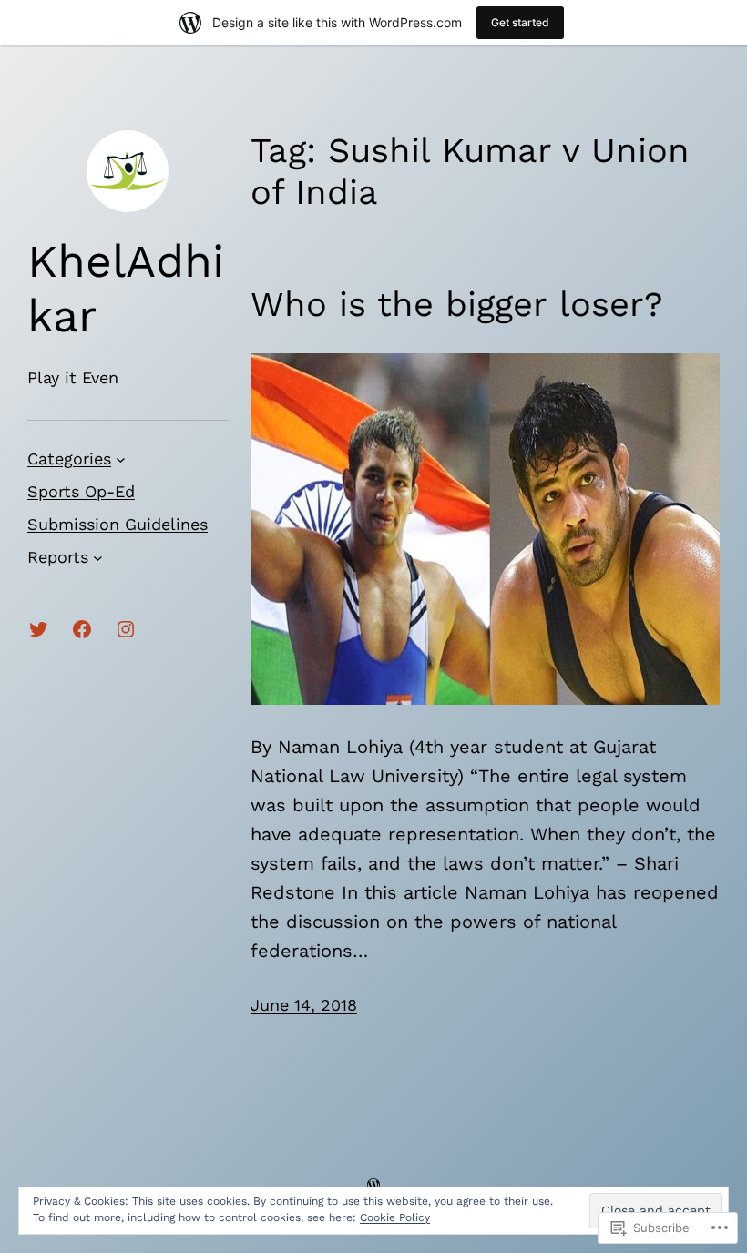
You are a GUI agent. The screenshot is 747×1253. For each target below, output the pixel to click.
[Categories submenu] (121, 459)
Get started (520, 22)
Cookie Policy (395, 1217)
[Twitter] (38, 629)
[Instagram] (126, 629)
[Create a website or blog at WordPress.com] (373, 1184)
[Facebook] (82, 629)
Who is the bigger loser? (457, 304)
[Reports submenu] (98, 558)
